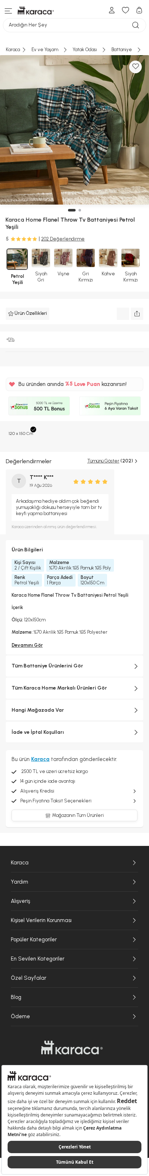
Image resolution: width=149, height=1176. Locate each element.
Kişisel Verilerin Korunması (41, 920)
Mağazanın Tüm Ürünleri (78, 815)
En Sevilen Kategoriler (37, 958)
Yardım (19, 882)
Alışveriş (20, 901)
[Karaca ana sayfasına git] (72, 1047)
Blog (16, 997)
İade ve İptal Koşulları (38, 732)
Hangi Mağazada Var (38, 710)
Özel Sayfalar (28, 978)
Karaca (20, 862)
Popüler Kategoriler (34, 939)
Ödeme (20, 1016)
